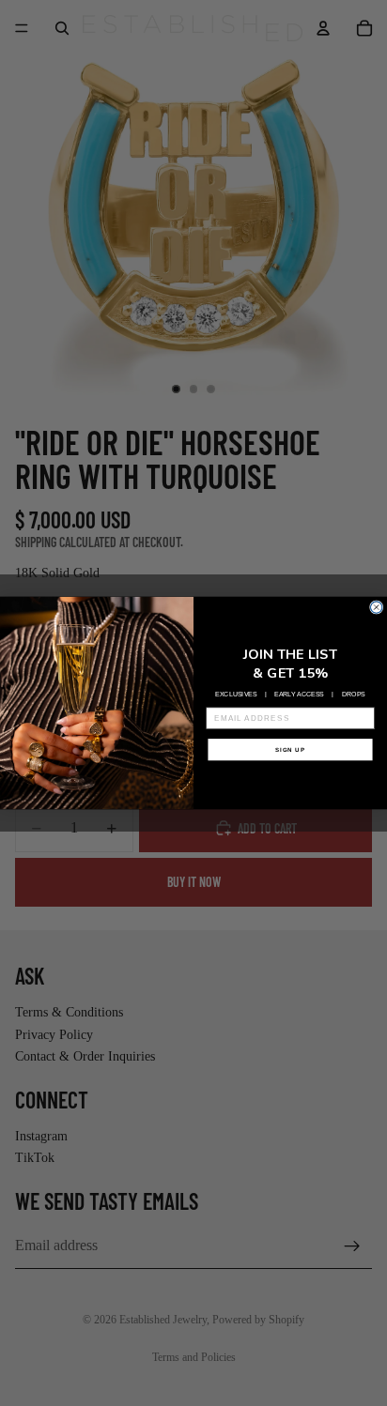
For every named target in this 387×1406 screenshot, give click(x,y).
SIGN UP (290, 749)
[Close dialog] (375, 607)
